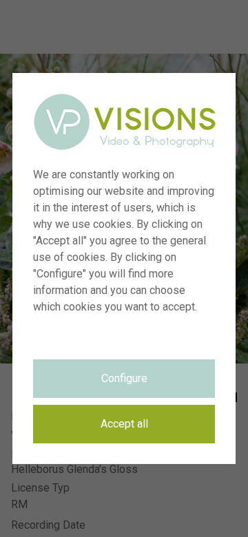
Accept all (124, 423)
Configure (124, 378)
